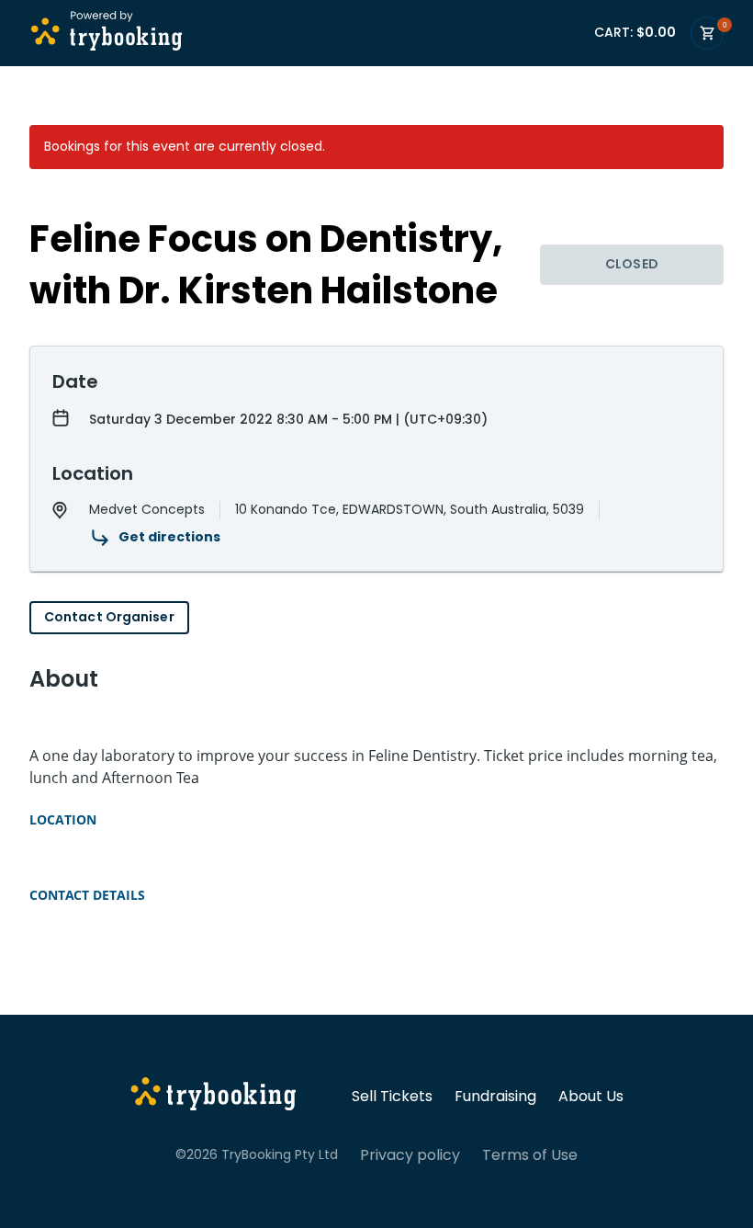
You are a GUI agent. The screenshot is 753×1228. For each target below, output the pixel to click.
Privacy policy (410, 1155)
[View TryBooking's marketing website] (213, 1096)
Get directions (169, 537)
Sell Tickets (392, 1096)
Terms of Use (530, 1155)
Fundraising (495, 1096)
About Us (591, 1096)
